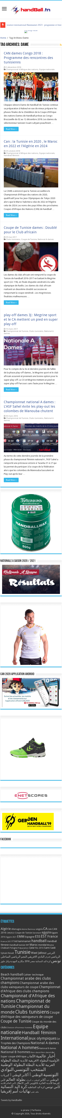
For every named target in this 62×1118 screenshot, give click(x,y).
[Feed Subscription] (61, 44)
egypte (46, 932)
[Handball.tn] (31, 9)
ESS (37, 936)
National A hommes (20, 1047)
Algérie (6, 929)
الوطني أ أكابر (32, 1075)
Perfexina (36, 1110)
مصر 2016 (30, 961)
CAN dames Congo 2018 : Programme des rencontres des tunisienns (28, 57)
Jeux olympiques (42, 1038)
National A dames (46, 239)
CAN (50, 929)
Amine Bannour (28, 929)
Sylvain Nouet (7, 953)
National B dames (47, 1048)
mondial (42, 944)
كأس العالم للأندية (8, 1083)
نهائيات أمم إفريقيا (15, 1091)
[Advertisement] (31, 880)
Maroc (33, 944)
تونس (56, 960)
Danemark (37, 933)
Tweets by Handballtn (11, 1100)
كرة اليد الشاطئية (36, 1087)
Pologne (13, 948)
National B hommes (15, 1052)
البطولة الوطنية (13, 1064)
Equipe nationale (46, 69)
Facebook (5, 839)
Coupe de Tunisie (29, 239)
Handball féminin (11, 155)
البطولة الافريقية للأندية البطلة (30, 1060)
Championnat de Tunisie (17, 331)
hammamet (24, 941)
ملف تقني (35, 1092)
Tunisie (22, 952)
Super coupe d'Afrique (13, 1056)
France (52, 936)
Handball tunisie (17, 945)
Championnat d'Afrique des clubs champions (30, 989)
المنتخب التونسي (30, 1069)
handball (38, 940)
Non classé (36, 1052)
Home (3, 38)
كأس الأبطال (23, 1083)
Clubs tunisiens (13, 239)
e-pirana (25, 1110)
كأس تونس (52, 1087)
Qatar (32, 947)
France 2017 (6, 941)
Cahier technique (34, 974)
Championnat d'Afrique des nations (22, 69)
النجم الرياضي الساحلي (14, 956)
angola (39, 929)
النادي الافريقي (36, 956)
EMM (20, 936)
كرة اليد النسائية (43, 961)
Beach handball (12, 974)
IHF (27, 945)
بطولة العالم (15, 1079)
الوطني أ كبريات (11, 1075)
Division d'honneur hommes (19, 1028)
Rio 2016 (39, 948)
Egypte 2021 (11, 937)
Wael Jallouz (38, 952)
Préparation (23, 948)
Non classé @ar (48, 1052)
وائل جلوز (5, 961)
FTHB (14, 941)
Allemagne (16, 929)
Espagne (29, 936)
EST (44, 936)
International (14, 1038)
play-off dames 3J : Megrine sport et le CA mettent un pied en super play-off (31, 319)
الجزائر (47, 957)
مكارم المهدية (17, 961)
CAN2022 (10, 933)
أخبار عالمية (45, 1056)
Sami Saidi (49, 947)
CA (45, 929)
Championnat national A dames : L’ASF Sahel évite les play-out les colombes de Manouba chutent (29, 406)
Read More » (11, 129)
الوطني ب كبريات (33, 1080)
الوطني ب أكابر (49, 1079)
